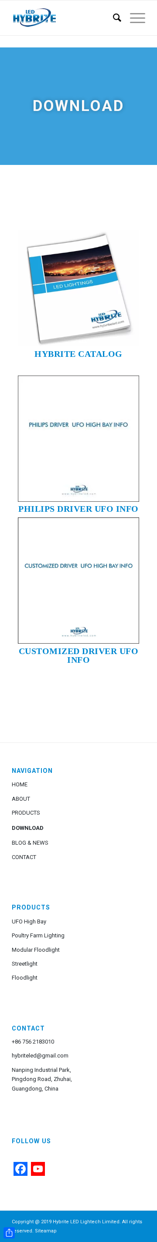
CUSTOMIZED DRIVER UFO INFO (79, 655)
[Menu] (133, 17)
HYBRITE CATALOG (78, 354)
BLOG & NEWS (30, 842)
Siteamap (46, 1231)
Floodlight (25, 977)
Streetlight (25, 963)
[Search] (112, 17)
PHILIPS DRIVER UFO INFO (78, 509)
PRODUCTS (26, 812)
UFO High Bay (29, 921)
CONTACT (24, 857)
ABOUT (21, 799)
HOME (19, 784)
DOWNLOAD (28, 828)
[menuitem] (112, 17)
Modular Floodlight (36, 950)
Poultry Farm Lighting (38, 935)
